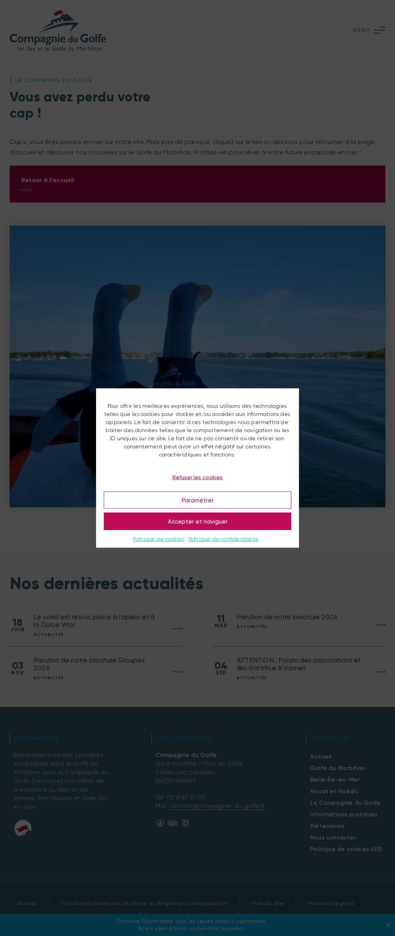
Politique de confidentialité (223, 539)
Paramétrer (198, 500)
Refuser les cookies (197, 477)
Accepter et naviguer (198, 521)
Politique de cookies (158, 539)
